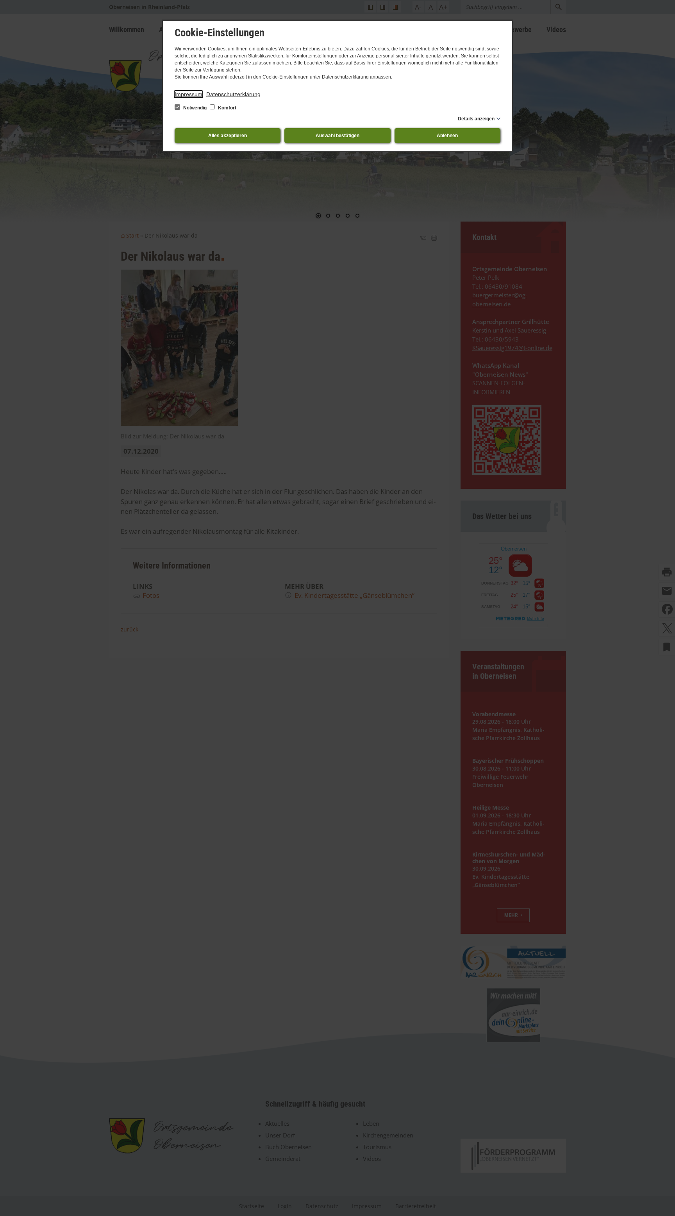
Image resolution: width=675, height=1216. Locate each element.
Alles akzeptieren (227, 135)
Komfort (226, 108)
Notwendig (195, 108)
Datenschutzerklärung (233, 94)
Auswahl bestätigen (337, 135)
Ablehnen (447, 135)
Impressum (188, 94)
